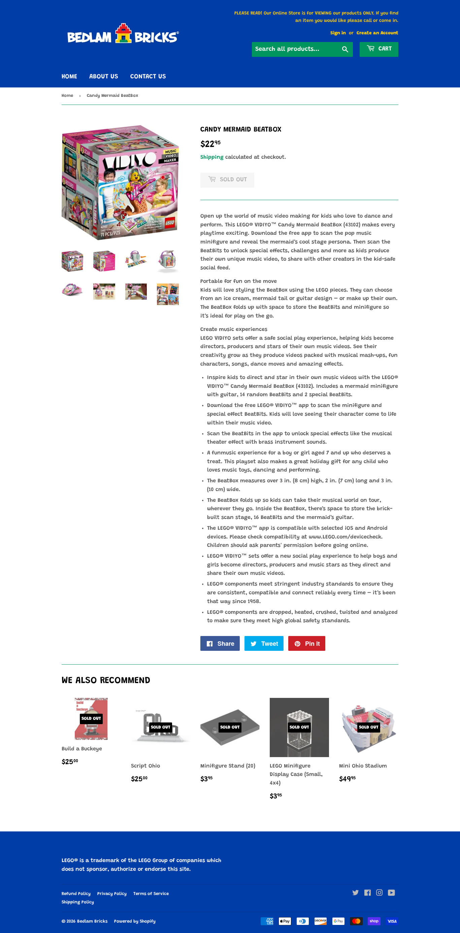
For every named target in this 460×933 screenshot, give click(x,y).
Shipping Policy (78, 902)
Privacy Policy (112, 894)
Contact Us (148, 77)
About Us (103, 77)
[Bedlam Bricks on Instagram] (379, 894)
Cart (384, 49)
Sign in (338, 33)
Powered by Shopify (135, 921)
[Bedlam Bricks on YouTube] (391, 894)
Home (69, 77)
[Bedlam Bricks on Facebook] (367, 894)
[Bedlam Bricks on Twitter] (355, 894)
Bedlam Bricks (92, 921)
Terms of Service (151, 894)
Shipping (212, 157)
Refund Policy (76, 894)
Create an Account (377, 33)
